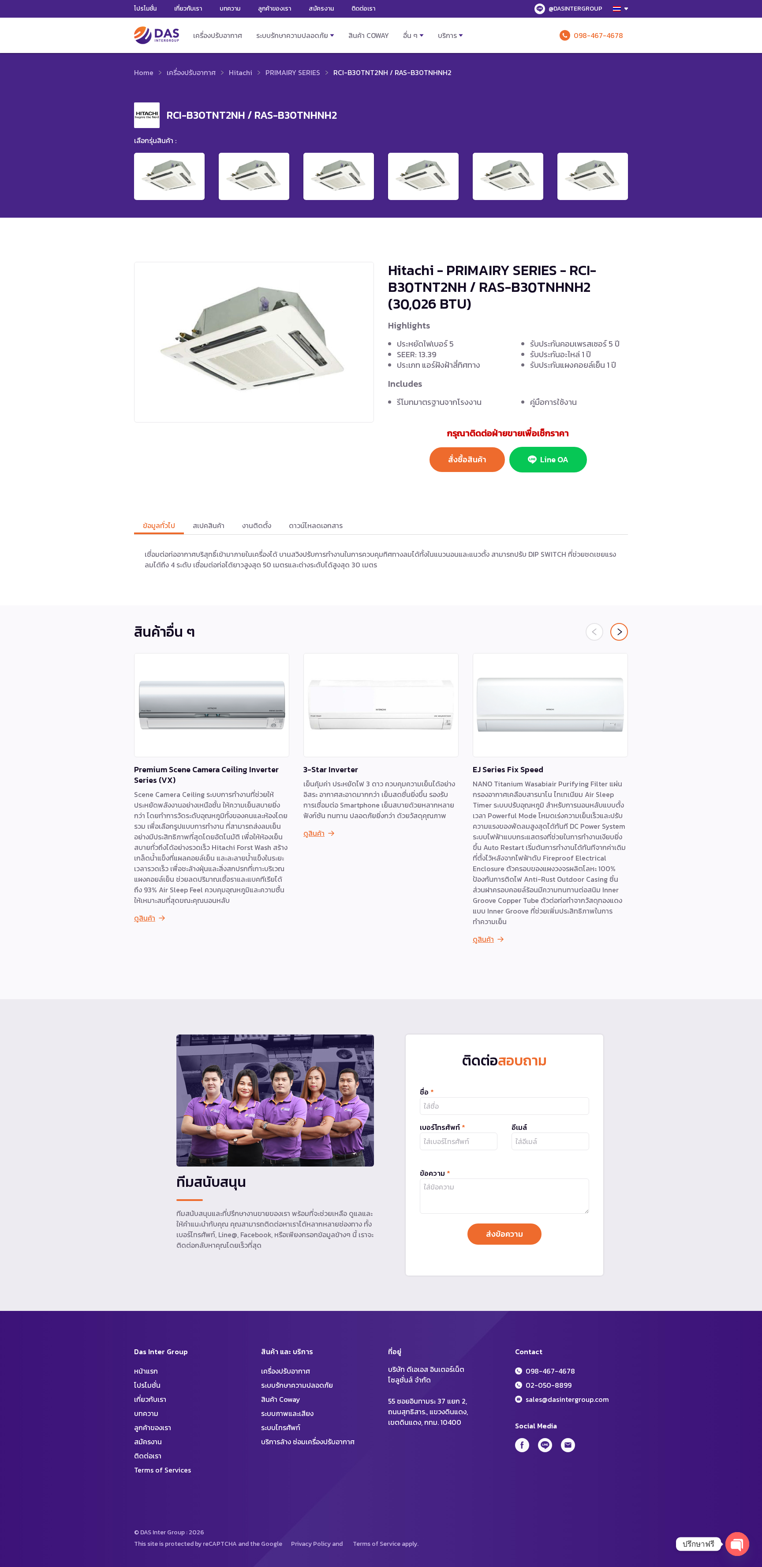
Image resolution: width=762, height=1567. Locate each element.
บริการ (447, 35)
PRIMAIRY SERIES (292, 72)
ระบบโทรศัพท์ (280, 1427)
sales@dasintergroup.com (567, 1399)
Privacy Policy (311, 1543)
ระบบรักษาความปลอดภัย (292, 35)
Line (545, 1445)
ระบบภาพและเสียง (287, 1413)
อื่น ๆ (410, 35)
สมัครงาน (321, 8)
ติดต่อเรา (363, 8)
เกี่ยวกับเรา (188, 8)
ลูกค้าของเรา (274, 8)
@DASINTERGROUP (575, 8)
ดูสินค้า (144, 918)
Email (568, 1445)
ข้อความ (435, 1173)
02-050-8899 (549, 1385)
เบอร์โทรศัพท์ (442, 1127)
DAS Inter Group (156, 35)
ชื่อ (427, 1092)
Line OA (554, 459)
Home (143, 72)
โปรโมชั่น (145, 8)
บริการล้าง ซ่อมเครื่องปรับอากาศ (308, 1441)
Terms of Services (162, 1470)
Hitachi (240, 72)
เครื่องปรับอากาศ (217, 35)
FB (522, 1445)
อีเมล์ (519, 1127)
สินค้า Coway (368, 35)
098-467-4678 (598, 35)
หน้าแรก (146, 1371)
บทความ (230, 8)
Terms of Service (376, 1543)
